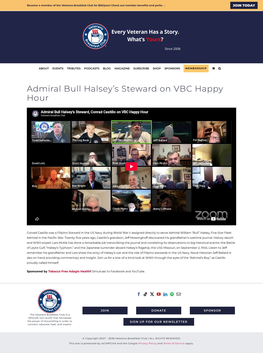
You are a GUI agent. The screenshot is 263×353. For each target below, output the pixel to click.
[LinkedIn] (165, 294)
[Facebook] (139, 294)
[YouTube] (159, 294)
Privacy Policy (147, 343)
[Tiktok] (145, 294)
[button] (219, 68)
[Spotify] (172, 294)
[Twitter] (152, 294)
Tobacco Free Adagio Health (69, 271)
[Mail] (179, 294)
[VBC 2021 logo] (50, 290)
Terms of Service (174, 343)
